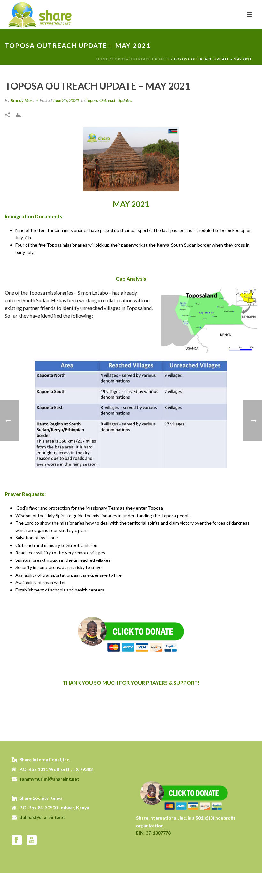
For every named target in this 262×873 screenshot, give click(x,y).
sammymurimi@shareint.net (49, 779)
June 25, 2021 (66, 100)
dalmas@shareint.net (42, 817)
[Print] (22, 114)
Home (102, 59)
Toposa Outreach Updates (141, 59)
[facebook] (17, 840)
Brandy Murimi (24, 100)
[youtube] (32, 840)
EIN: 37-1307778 (153, 833)
